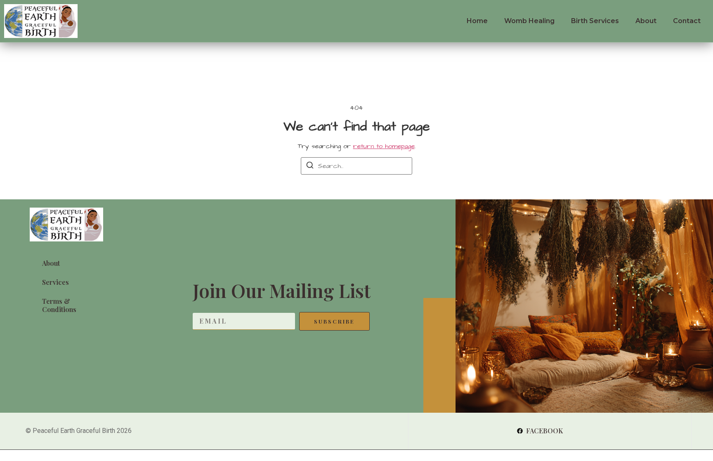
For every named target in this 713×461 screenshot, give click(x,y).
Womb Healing (529, 21)
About (645, 21)
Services (55, 282)
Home (477, 21)
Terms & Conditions (59, 305)
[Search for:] (356, 166)
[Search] (310, 166)
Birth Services (595, 21)
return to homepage (384, 146)
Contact (687, 21)
